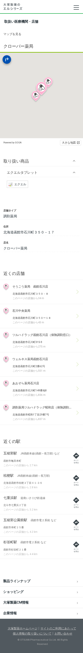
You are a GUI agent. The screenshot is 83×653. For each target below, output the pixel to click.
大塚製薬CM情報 (16, 602)
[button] (41, 161)
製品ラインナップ (16, 581)
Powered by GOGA (12, 142)
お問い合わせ (63, 633)
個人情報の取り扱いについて (32, 633)
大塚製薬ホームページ (22, 628)
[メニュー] (76, 7)
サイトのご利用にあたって (58, 628)
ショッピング (13, 592)
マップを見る (12, 34)
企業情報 (10, 613)
